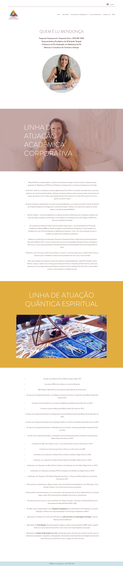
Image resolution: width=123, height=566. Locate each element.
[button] (65, 14)
